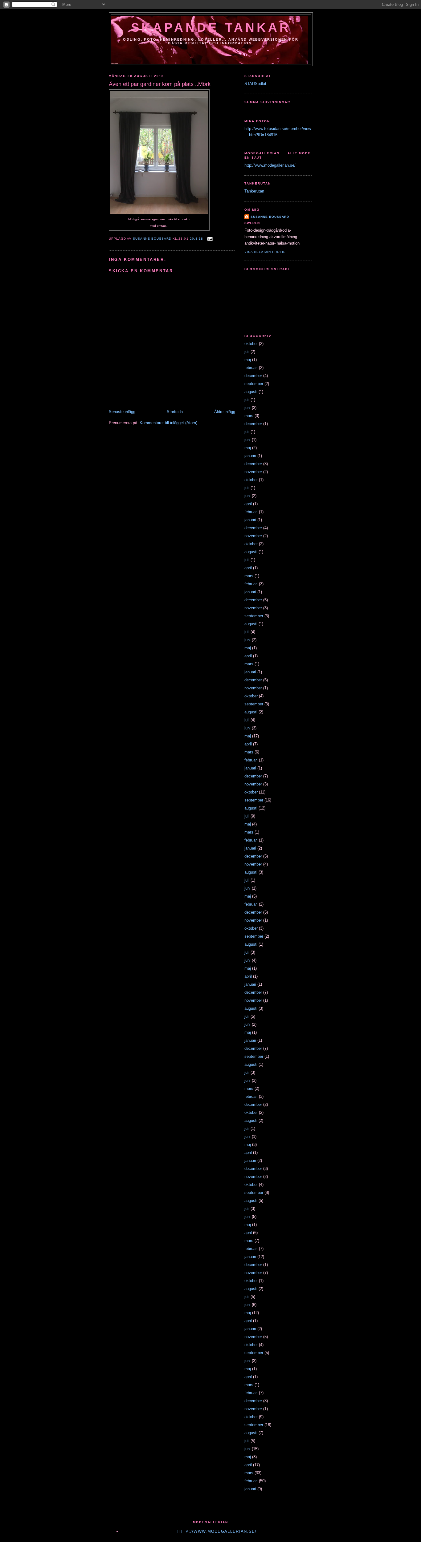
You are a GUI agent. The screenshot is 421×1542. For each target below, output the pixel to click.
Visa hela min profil (264, 252)
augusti (250, 391)
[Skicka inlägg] (209, 238)
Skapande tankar (211, 27)
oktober (251, 343)
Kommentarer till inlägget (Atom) (168, 422)
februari (251, 367)
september (253, 383)
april (248, 503)
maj (247, 359)
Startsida (175, 411)
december (253, 375)
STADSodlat (255, 83)
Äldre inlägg (224, 411)
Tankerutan (254, 191)
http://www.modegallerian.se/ (270, 165)
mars (248, 415)
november (253, 471)
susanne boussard (270, 216)
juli (246, 351)
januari (250, 455)
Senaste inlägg (122, 411)
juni (247, 407)
